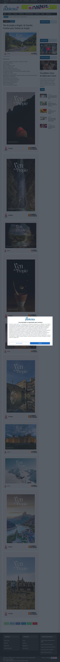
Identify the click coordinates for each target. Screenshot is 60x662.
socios (20, 324)
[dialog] (30, 331)
